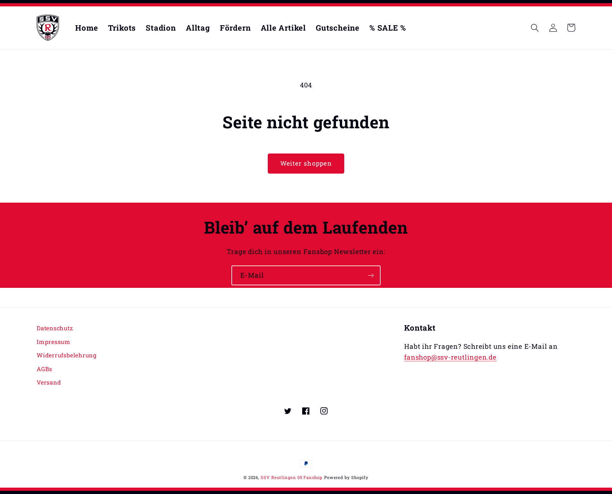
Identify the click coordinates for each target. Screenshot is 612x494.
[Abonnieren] (371, 276)
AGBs (44, 369)
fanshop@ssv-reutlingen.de (450, 357)
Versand (49, 382)
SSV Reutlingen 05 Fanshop (292, 477)
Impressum (53, 342)
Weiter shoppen (306, 163)
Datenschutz (55, 328)
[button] (535, 28)
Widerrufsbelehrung (67, 355)
